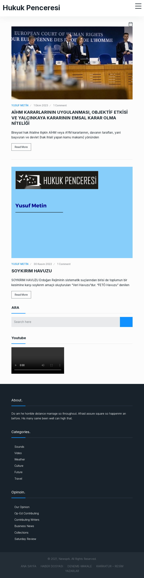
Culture (18, 465)
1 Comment (60, 105)
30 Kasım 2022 (43, 263)
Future (18, 472)
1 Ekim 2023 (41, 105)
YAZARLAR (72, 571)
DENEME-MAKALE (79, 566)
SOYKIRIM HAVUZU (31, 270)
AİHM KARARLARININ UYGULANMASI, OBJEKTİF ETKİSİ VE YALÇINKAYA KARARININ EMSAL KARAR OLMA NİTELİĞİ (69, 118)
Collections (21, 532)
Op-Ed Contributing (26, 513)
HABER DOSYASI (52, 566)
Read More (21, 146)
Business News (24, 526)
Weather (19, 459)
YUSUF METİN (19, 105)
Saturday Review (25, 539)
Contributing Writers (26, 519)
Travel (18, 478)
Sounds (19, 446)
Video (18, 453)
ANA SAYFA (28, 566)
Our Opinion (22, 507)
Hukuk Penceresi (31, 7)
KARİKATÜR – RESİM (109, 566)
